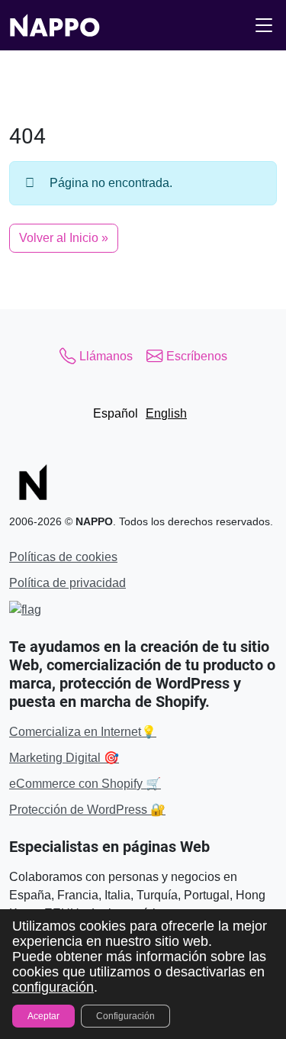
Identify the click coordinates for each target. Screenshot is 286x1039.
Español (115, 413)
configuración (53, 987)
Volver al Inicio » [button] (63, 237)
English (166, 413)
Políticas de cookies (63, 556)
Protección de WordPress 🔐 (87, 809)
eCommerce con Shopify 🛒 (85, 783)
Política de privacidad (67, 582)
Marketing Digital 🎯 (64, 757)
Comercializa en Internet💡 (82, 731)
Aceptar (43, 1016)
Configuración (125, 1016)
